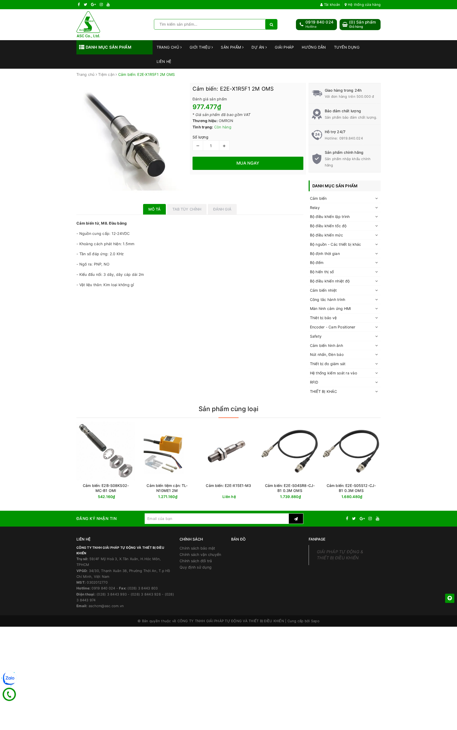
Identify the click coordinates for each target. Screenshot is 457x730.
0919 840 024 (319, 22)
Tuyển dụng (346, 47)
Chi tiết (238, 497)
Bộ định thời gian (325, 253)
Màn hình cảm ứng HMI (330, 308)
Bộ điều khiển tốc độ (328, 226)
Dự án (259, 47)
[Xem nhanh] (134, 496)
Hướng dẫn (314, 47)
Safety (316, 336)
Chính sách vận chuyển (200, 554)
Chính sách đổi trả (196, 561)
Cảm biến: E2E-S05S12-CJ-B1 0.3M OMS (351, 488)
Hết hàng (115, 497)
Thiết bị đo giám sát (328, 363)
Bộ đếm (317, 262)
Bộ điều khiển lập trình (330, 216)
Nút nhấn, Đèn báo (327, 354)
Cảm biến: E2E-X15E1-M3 (228, 485)
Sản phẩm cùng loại (228, 409)
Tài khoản (331, 4)
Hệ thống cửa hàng (364, 4)
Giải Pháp (284, 47)
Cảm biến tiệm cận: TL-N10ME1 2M (167, 488)
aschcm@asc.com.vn (106, 606)
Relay (315, 207)
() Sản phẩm (362, 24)
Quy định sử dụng (196, 567)
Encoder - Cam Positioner (332, 327)
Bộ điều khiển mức (326, 235)
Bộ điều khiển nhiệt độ (330, 281)
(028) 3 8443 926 (146, 594)
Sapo (315, 621)
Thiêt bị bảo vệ (323, 317)
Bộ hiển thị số (322, 271)
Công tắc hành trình (327, 299)
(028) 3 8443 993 (112, 594)
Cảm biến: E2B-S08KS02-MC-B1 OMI (106, 488)
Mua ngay (177, 497)
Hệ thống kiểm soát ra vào (333, 373)
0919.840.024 (351, 138)
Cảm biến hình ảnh (326, 345)
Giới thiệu (201, 47)
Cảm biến (318, 198)
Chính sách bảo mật (197, 548)
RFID (314, 382)
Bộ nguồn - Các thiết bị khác (335, 244)
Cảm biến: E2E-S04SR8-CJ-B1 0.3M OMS (290, 488)
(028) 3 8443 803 (142, 588)
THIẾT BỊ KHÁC (323, 391)
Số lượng (200, 137)
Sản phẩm (231, 47)
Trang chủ (168, 47)
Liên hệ (164, 61)
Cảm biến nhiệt (323, 290)
